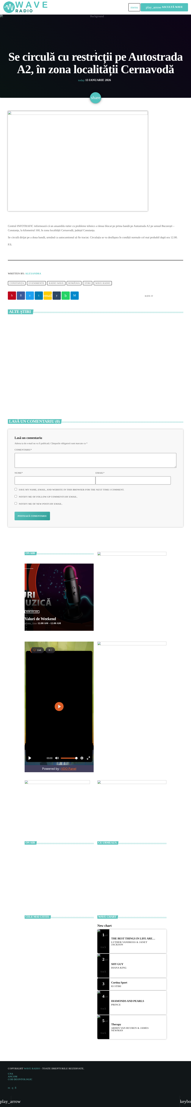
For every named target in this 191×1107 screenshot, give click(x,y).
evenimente (36, 283)
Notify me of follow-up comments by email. (48, 496)
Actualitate (95, 50)
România (74, 283)
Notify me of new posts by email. (40, 504)
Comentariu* (23, 449)
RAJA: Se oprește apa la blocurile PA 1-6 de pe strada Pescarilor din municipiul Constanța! (139, 389)
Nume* (19, 473)
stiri (87, 283)
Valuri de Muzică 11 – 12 (123, 883)
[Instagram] (12, 1087)
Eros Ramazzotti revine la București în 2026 (62, 960)
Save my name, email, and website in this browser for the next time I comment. (71, 489)
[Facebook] (15, 1087)
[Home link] (25, 7)
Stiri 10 (116, 867)
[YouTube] (9, 1087)
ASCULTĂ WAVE (164, 7)
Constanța (17, 283)
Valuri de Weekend (40, 619)
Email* (100, 473)
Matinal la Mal (119, 851)
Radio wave (56, 283)
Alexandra (33, 273)
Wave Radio (102, 283)
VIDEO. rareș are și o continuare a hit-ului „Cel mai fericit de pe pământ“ (64, 976)
